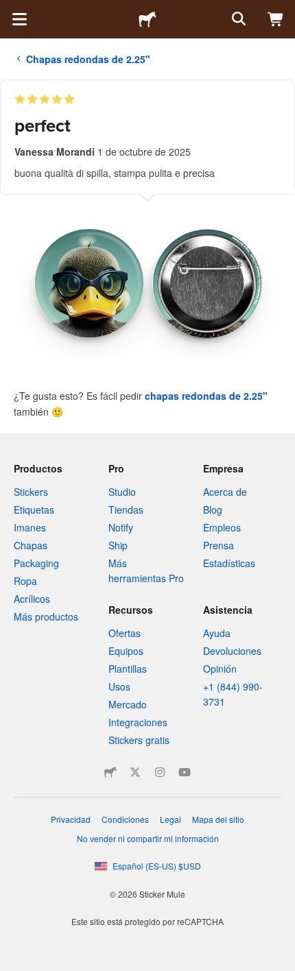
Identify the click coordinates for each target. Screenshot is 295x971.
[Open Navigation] (19, 19)
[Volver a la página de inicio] (147, 19)
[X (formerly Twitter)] (135, 772)
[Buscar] (237, 19)
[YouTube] (184, 772)
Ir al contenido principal (10, 10)
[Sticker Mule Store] (110, 772)
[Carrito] (276, 19)
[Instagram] (159, 772)
